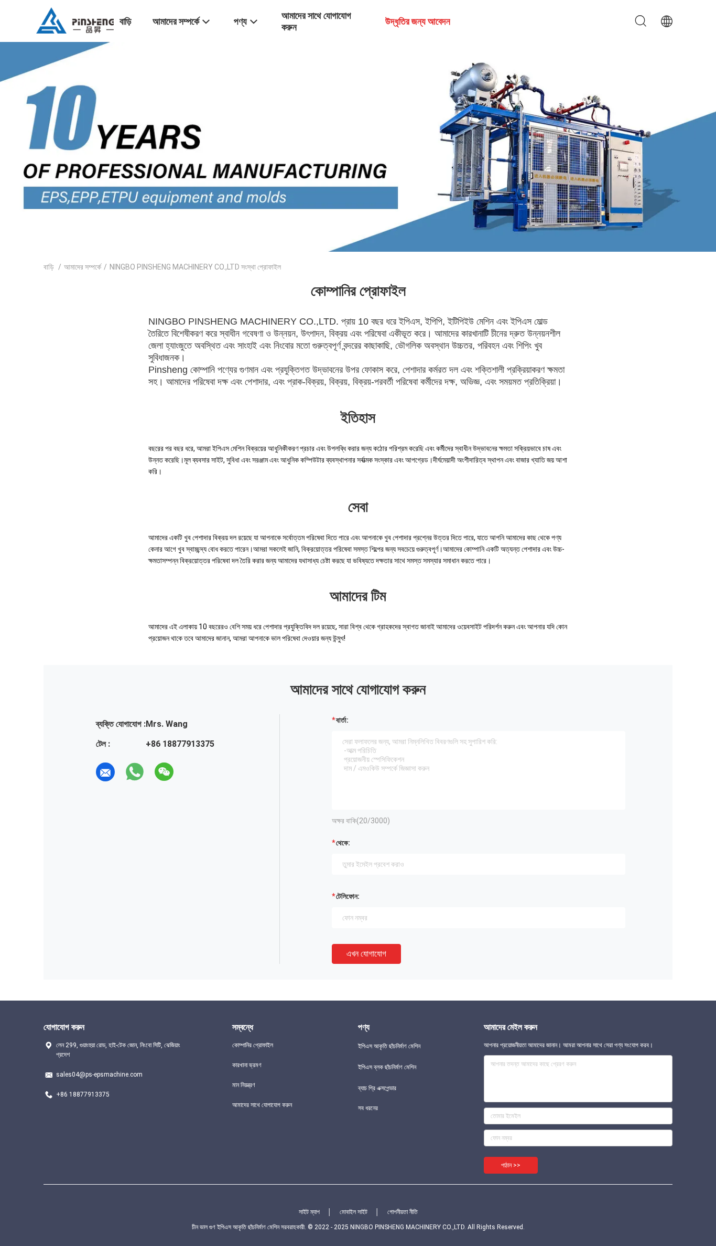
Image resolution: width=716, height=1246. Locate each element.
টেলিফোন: (348, 896)
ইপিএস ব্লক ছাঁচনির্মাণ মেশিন (387, 1067)
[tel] (193, 771)
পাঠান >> (510, 1165)
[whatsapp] (134, 771)
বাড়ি (49, 267)
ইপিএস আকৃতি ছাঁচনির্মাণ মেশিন (389, 1046)
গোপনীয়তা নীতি (402, 1212)
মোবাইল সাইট (353, 1212)
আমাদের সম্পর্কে (82, 267)
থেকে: (343, 843)
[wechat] (164, 771)
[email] (105, 771)
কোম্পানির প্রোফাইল (252, 1045)
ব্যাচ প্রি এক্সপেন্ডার (377, 1088)
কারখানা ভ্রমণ (247, 1065)
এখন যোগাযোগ (366, 954)
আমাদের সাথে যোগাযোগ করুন (262, 1105)
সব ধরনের (368, 1108)
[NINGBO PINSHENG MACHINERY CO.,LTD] (75, 20)
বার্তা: (342, 720)
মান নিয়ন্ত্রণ (243, 1085)
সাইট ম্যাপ (309, 1212)
